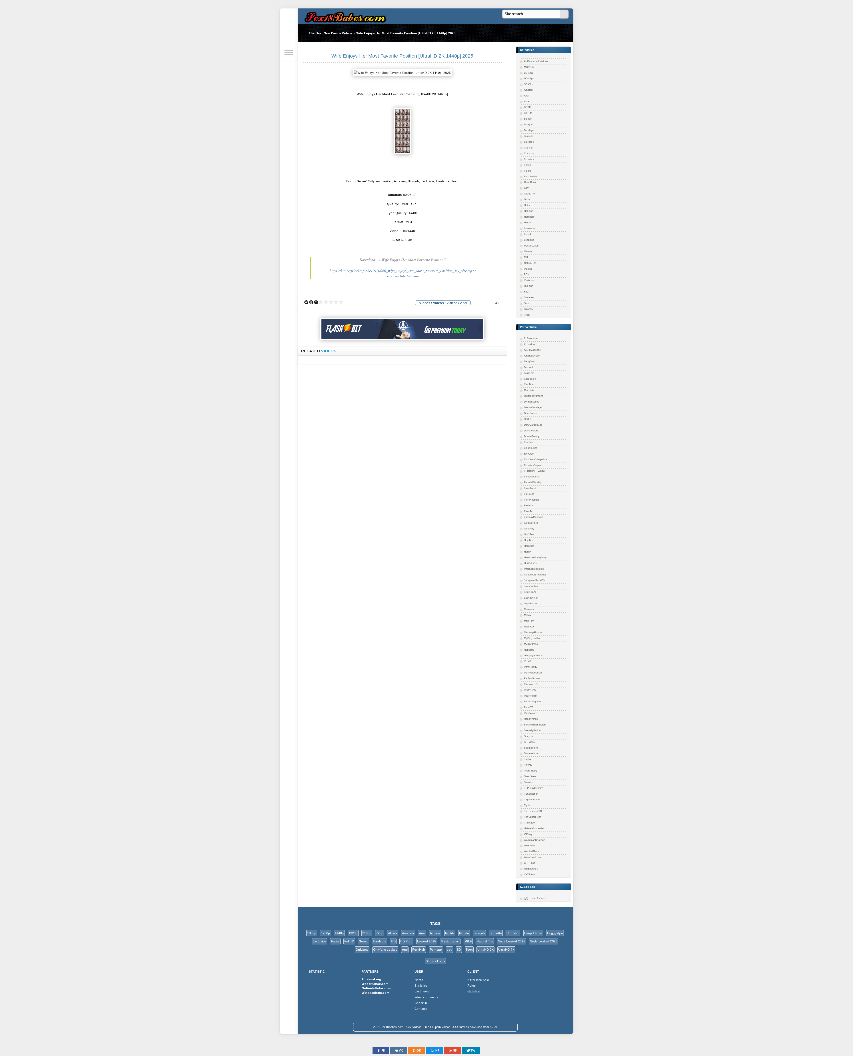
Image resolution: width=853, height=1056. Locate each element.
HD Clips (529, 78)
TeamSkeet (530, 776)
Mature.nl (529, 609)
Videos (424, 303)
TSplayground (532, 799)
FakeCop (529, 494)
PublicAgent (530, 695)
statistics (473, 991)
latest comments (426, 997)
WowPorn (529, 845)
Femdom (529, 159)
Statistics (421, 985)
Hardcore (529, 216)
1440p (339, 933)
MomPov (529, 620)
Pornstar (436, 949)
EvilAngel (529, 453)
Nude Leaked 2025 (511, 941)
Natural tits (530, 263)
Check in (421, 1003)
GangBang (530, 182)
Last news (422, 991)
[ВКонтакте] (306, 302)
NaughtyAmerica (533, 655)
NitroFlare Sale (478, 980)
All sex (392, 933)
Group (527, 199)
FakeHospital (531, 499)
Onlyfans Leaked (385, 949)
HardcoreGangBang (535, 557)
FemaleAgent (531, 476)
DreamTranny (532, 436)
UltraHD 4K (506, 949)
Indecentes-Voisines (535, 574)
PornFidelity (530, 666)
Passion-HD (531, 684)
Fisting (527, 170)
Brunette (528, 136)
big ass (435, 933)
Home (419, 980)
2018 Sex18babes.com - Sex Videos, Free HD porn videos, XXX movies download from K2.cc (344, 16)
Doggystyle (555, 933)
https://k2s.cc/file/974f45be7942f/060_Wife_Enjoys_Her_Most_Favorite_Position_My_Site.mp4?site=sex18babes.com (403, 273)
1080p (311, 933)
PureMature (530, 713)
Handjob (528, 211)
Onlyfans (362, 949)
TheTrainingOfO (533, 811)
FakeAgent (530, 488)
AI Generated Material (536, 61)
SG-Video (529, 742)
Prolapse (529, 280)
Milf (526, 257)
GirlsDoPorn (531, 522)
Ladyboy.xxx (531, 597)
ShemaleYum (531, 753)
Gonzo (363, 941)
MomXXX (529, 626)
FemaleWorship (532, 482)
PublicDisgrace (532, 701)
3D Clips (528, 72)
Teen (527, 314)
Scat (526, 291)
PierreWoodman (533, 672)
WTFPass (529, 863)
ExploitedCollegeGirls (536, 459)
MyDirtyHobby (532, 638)
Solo (526, 303)
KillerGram (530, 592)
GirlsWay (529, 528)
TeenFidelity (530, 770)
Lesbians (529, 239)
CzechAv (529, 390)
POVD (527, 661)
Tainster (528, 782)
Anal (526, 95)
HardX (527, 551)
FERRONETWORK (535, 471)
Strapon (528, 309)
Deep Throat (533, 933)
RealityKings (531, 718)
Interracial (529, 228)
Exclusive (319, 941)
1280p (325, 933)
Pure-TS (528, 707)
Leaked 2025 (426, 941)
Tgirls (527, 805)
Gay (526, 187)
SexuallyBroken (532, 730)
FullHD (349, 941)
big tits (449, 933)
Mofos (527, 615)
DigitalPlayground (533, 396)
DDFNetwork (531, 430)
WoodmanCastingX (534, 840)
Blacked (528, 367)
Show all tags (435, 961)
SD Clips (529, 84)
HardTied (529, 546)
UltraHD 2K (485, 949)
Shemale (529, 297)
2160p (366, 933)
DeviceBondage (533, 407)
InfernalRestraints (534, 568)
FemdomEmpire (533, 465)
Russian (528, 286)
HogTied (528, 540)
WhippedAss (531, 868)
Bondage (529, 130)
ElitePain (529, 442)
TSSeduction (531, 793)
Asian (527, 101)
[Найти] (564, 14)
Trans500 (529, 822)
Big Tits (528, 113)
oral (405, 949)
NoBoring (529, 649)
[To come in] (289, 35)
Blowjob (528, 124)
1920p (353, 933)
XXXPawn (529, 874)
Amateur (528, 89)
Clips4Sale (530, 378)
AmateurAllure (532, 355)
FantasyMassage (533, 517)
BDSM (527, 107)
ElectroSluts (530, 448)
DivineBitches (531, 401)
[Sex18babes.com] (289, 17)
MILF (468, 941)
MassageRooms (533, 632)
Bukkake (529, 141)
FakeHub (529, 505)
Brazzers (529, 373)
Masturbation (531, 245)
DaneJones (530, 413)
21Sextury (530, 344)
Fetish (527, 165)
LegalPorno (530, 603)
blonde (464, 933)
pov (449, 949)
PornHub (418, 949)
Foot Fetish (530, 176)
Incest (527, 234)
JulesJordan (531, 586)
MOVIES (529, 67)
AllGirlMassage (532, 350)
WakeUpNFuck (532, 857)
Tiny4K (528, 764)
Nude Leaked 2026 (543, 941)
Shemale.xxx (531, 747)
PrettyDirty (530, 690)
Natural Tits (484, 941)
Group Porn (530, 193)
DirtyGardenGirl (533, 424)
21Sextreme (531, 338)
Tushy (527, 759)
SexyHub (529, 736)
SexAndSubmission (535, 724)
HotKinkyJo (530, 563)
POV (526, 274)
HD (393, 941)
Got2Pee (529, 534)
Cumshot (529, 153)
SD (459, 949)
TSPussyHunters (533, 788)
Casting (528, 147)
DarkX (527, 419)
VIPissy (528, 834)
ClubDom (529, 384)
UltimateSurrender (534, 828)
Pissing (528, 268)
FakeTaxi (529, 511)
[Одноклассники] (311, 302)
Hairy (527, 205)
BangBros (529, 361)
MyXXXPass (531, 644)
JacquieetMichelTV (534, 580)
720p (379, 933)
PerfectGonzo (532, 678)
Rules (471, 985)
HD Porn (406, 941)
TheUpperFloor (532, 817)
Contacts (421, 1008)
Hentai (527, 222)
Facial (335, 941)
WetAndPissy (531, 851)
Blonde (528, 118)
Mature (528, 251)
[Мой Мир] (316, 302)
